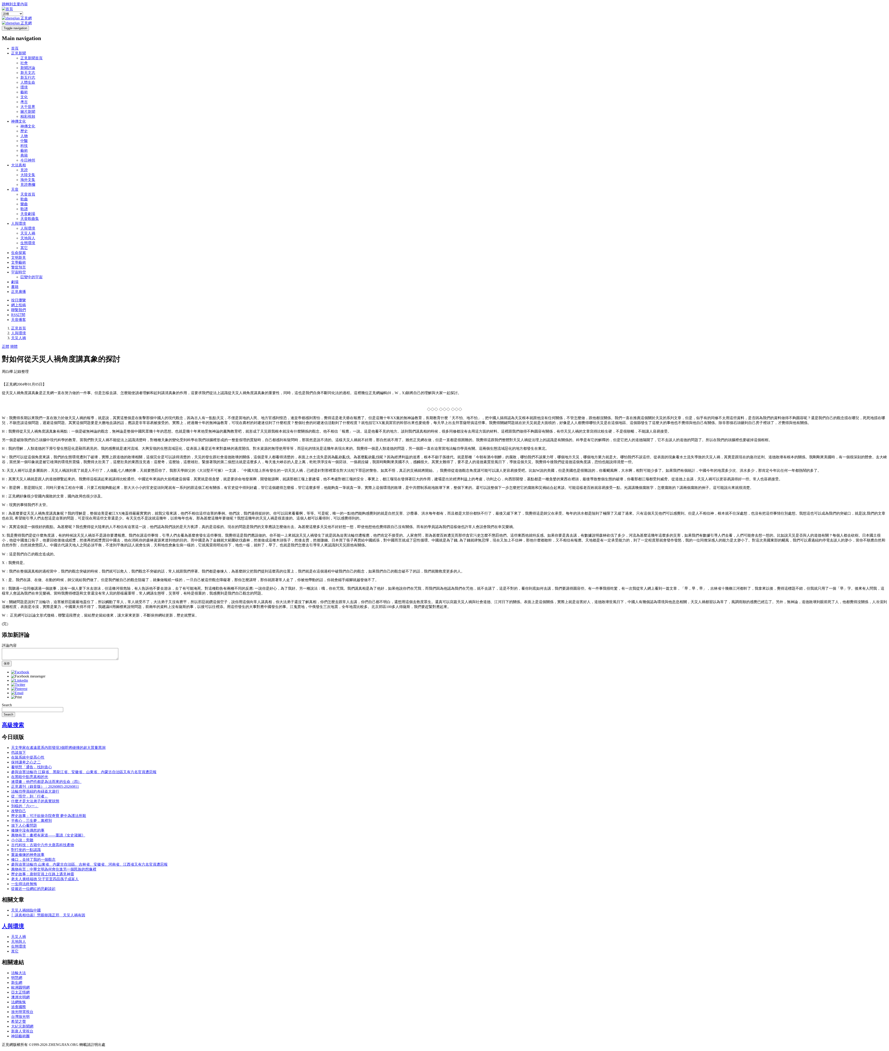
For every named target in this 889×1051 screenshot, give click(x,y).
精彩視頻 (27, 116)
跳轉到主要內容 (15, 4)
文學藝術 (18, 262)
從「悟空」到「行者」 (29, 796)
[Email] (17, 693)
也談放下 (18, 752)
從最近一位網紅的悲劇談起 (33, 889)
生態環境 (27, 243)
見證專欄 (27, 185)
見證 (24, 170)
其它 (24, 248)
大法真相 (18, 165)
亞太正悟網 (20, 992)
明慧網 (16, 978)
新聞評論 (27, 68)
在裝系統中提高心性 (27, 757)
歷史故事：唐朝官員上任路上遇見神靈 (42, 874)
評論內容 (9, 645)
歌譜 (24, 209)
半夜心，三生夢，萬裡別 (31, 821)
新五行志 (27, 77)
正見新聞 (18, 53)
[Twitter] (18, 685)
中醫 (24, 141)
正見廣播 (18, 292)
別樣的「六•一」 (24, 806)
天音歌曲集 (29, 219)
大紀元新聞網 (22, 1026)
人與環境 (18, 223)
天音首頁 (27, 194)
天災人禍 (27, 233)
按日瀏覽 (18, 300)
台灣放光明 (20, 1017)
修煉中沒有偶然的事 (27, 830)
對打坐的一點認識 (26, 850)
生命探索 (18, 253)
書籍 (15, 287)
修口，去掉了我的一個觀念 (33, 859)
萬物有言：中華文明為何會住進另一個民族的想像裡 (53, 869)
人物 (24, 136)
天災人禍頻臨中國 (26, 910)
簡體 (14, 346)
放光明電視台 (22, 1012)
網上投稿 (18, 305)
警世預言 (18, 267)
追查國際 (18, 1007)
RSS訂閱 (18, 315)
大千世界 (27, 107)
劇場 (15, 282)
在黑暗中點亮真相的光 (29, 777)
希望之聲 (18, 1021)
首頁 (15, 48)
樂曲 (24, 204)
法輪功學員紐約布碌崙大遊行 (35, 791)
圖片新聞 (27, 112)
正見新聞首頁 (31, 58)
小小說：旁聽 (22, 840)
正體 (5, 346)
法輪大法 (18, 973)
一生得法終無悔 (24, 884)
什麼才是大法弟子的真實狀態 (35, 801)
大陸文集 (27, 175)
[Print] (16, 697)
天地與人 (27, 238)
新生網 (16, 983)
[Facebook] (20, 672)
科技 (24, 146)
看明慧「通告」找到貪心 (31, 767)
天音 (15, 189)
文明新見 (18, 258)
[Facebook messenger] (28, 676)
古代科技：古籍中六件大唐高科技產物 (42, 845)
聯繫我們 (18, 310)
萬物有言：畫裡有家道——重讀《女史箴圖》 (48, 835)
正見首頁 (18, 328)
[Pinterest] (19, 689)
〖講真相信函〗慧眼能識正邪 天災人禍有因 (48, 915)
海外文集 (27, 180)
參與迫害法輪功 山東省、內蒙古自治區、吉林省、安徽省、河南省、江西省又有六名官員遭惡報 (89, 864)
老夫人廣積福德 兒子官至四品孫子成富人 (45, 879)
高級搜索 (13, 725)
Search (7, 705)
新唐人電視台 (22, 1031)
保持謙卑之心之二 (26, 762)
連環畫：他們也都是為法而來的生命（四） (46, 782)
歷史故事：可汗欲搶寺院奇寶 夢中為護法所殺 (48, 816)
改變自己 (18, 811)
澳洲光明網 (20, 997)
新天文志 (27, 73)
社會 (24, 63)
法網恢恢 (18, 1002)
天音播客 (18, 320)
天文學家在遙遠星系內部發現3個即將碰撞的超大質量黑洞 (58, 748)
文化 (24, 97)
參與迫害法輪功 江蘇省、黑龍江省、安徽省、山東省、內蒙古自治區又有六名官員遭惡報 (84, 772)
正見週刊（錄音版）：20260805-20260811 (45, 786)
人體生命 (27, 82)
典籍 (24, 155)
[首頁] (7, 9)
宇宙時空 (18, 272)
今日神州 (27, 160)
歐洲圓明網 (20, 987)
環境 (24, 87)
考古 (24, 102)
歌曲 (24, 199)
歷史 (24, 131)
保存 (7, 663)
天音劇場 (27, 214)
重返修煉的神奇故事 (27, 855)
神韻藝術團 (20, 1036)
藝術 (24, 92)
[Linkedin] (19, 680)
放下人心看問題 (24, 825)
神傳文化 (18, 121)
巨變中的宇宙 (31, 277)
